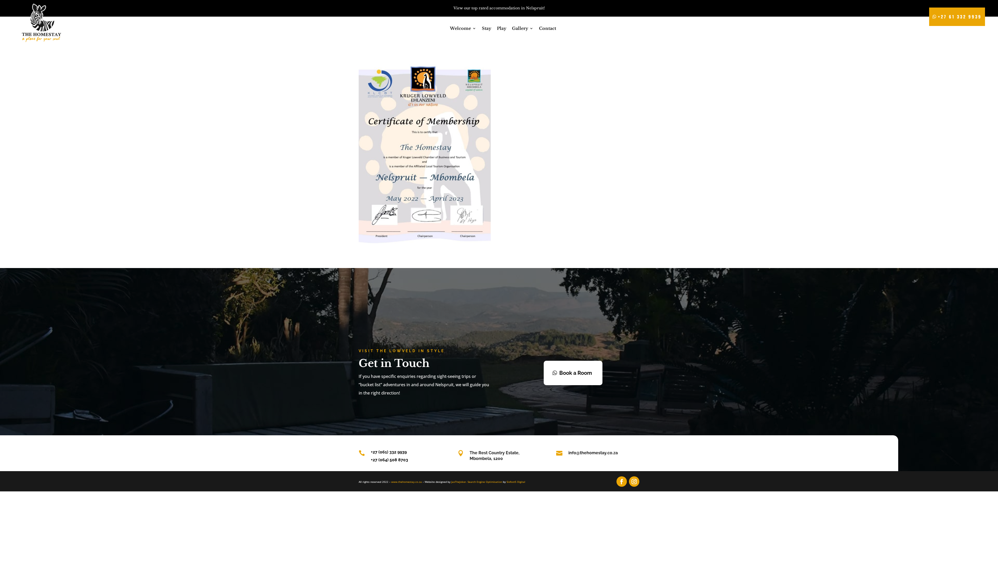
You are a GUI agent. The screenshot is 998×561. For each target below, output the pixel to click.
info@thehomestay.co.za (593, 452)
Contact (547, 28)
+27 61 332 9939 (960, 17)
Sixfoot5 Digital (516, 482)
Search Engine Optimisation (485, 482)
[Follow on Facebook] (621, 481)
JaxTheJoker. (459, 482)
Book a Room (575, 373)
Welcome (460, 28)
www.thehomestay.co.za (406, 482)
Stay (486, 28)
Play (501, 28)
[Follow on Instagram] (634, 481)
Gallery (520, 28)
